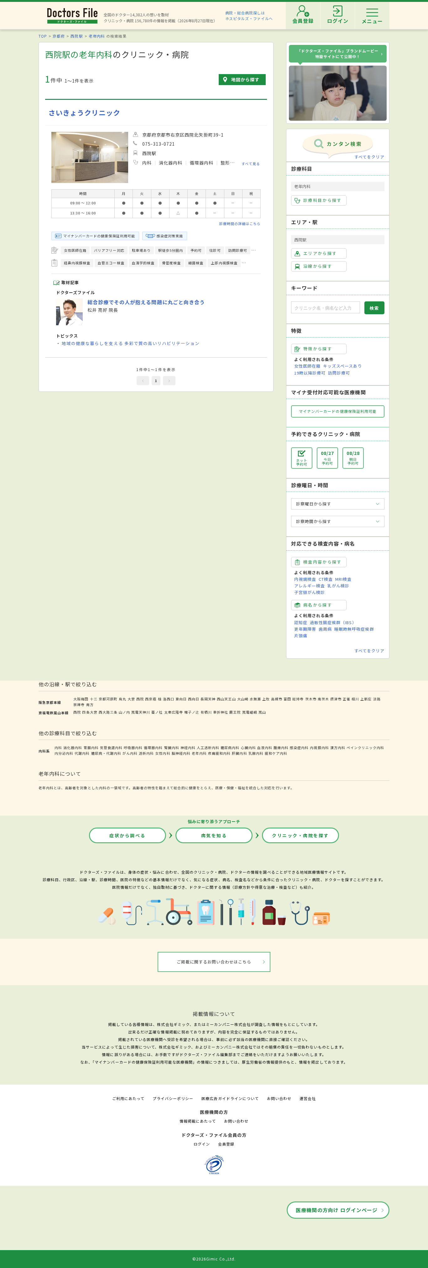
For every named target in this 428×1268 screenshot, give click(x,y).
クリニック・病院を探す (300, 835)
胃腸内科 (91, 747)
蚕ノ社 (157, 712)
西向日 (193, 698)
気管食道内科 (111, 747)
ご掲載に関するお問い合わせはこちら (214, 962)
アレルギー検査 (309, 586)
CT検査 (326, 579)
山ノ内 (124, 712)
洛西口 (168, 698)
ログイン (202, 1144)
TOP (43, 36)
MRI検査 (343, 579)
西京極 (150, 698)
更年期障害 (305, 629)
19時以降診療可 (310, 373)
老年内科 (97, 36)
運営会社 (308, 1098)
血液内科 (264, 747)
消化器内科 (72, 747)
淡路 (377, 698)
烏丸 (122, 698)
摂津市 (336, 698)
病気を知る (214, 835)
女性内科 (162, 753)
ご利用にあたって (128, 1098)
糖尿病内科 (230, 747)
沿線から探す (317, 266)
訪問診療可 (339, 373)
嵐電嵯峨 (249, 712)
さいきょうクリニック (84, 112)
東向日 (181, 698)
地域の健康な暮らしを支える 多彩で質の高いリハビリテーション (131, 343)
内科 (58, 747)
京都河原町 (108, 698)
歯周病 (325, 629)
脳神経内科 (181, 753)
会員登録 (226, 1144)
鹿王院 (235, 712)
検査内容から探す (322, 562)
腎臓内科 (171, 747)
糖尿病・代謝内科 (106, 753)
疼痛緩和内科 (219, 753)
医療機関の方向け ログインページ (337, 1210)
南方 (90, 704)
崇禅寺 (79, 704)
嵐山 (262, 712)
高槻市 (276, 698)
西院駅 (76, 36)
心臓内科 (248, 747)
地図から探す (245, 79)
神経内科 (188, 747)
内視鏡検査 (305, 579)
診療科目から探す (322, 200)
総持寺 (298, 698)
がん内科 (130, 753)
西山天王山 (226, 698)
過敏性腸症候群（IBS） (333, 622)
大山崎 (242, 698)
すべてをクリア (369, 157)
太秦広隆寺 (173, 712)
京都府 (59, 36)
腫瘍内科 (281, 747)
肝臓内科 (239, 753)
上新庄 (366, 698)
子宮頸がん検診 (309, 592)
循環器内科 (153, 747)
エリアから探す (320, 253)
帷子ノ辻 (191, 712)
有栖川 (206, 712)
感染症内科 (299, 747)
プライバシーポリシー (173, 1098)
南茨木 (323, 698)
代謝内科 (82, 753)
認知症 (300, 622)
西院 (140, 698)
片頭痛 (300, 636)
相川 (355, 698)
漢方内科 (337, 747)
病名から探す (317, 605)
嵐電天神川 (140, 712)
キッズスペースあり (342, 366)
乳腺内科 (256, 753)
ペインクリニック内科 (365, 747)
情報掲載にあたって (198, 1121)
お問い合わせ (279, 1098)
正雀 (346, 698)
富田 (287, 698)
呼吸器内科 (133, 747)
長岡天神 (208, 698)
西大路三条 (108, 712)
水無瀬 (255, 698)
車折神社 (220, 712)
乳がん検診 (338, 586)
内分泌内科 (64, 753)
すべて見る (251, 163)
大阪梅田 (80, 698)
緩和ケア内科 (276, 753)
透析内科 (146, 753)
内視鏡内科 (319, 747)
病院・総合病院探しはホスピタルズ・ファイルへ (249, 15)
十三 (93, 698)
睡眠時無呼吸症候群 (354, 629)
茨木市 (310, 698)
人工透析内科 (208, 747)
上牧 (266, 698)
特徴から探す (317, 349)
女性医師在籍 (307, 366)
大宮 (131, 698)
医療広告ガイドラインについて (230, 1098)
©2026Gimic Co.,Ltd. (214, 1258)
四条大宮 (89, 712)
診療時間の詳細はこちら (240, 223)
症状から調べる (127, 835)
